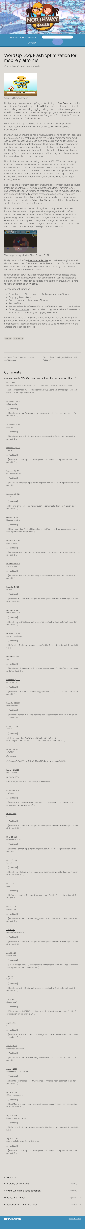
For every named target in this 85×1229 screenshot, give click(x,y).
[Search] (57, 42)
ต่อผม (8, 886)
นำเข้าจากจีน (10, 793)
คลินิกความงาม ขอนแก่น (14, 1095)
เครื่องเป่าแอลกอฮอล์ (13, 613)
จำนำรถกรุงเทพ (11, 566)
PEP (7, 1025)
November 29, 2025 (13, 564)
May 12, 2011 (10, 382)
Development (29, 66)
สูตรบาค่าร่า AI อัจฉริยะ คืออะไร (17, 1072)
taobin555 (9, 863)
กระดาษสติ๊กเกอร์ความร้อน (15, 932)
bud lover (9, 979)
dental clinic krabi (12, 682)
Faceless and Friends (14, 1197)
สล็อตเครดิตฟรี (11, 1002)
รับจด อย (9, 729)
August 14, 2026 (11, 1115)
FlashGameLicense (67, 103)
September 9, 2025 (13, 424)
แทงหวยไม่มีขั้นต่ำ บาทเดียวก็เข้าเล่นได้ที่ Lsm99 (22, 1141)
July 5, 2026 (10, 976)
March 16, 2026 (75, 1191)
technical (37, 66)
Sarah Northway (17, 66)
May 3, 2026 (10, 883)
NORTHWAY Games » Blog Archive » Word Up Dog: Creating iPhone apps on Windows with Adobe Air (40, 385)
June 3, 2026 (10, 930)
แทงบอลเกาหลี (11, 909)
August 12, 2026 (11, 1092)
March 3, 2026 (11, 814)
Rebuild (40, 106)
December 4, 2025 (12, 610)
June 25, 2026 (11, 953)
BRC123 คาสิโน (11, 773)
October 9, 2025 (12, 517)
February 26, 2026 (12, 749)
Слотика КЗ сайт (12, 543)
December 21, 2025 (12, 656)
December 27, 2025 (13, 680)
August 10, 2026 (75, 1184)
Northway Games (12, 1218)
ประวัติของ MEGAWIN (13, 840)
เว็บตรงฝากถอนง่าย (12, 706)
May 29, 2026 (11, 907)
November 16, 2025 (13, 540)
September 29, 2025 (13, 494)
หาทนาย (9, 450)
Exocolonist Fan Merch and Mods (20, 1204)
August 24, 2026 (12, 1139)
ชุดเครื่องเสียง (11, 956)
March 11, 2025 (76, 1205)
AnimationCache (42, 199)
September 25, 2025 (13, 471)
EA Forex (9, 590)
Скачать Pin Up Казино (14, 636)
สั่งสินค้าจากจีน (11, 404)
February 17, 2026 (12, 726)
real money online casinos (15, 1048)
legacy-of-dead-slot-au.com (16, 1118)
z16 (7, 659)
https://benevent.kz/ (13, 520)
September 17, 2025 (13, 448)
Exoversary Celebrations (16, 1183)
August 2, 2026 (11, 1046)
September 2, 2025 (12, 401)
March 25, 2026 (11, 837)
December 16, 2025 (13, 633)
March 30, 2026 (11, 860)
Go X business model (13, 474)
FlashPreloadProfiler (38, 260)
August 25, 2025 (75, 1198)
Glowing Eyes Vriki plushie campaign (22, 1191)
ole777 (8, 497)
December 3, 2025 (12, 587)
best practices (22, 309)
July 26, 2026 (11, 999)
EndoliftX (9, 816)
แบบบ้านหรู (10, 427)
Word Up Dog (18, 338)
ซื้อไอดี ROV (10, 752)
